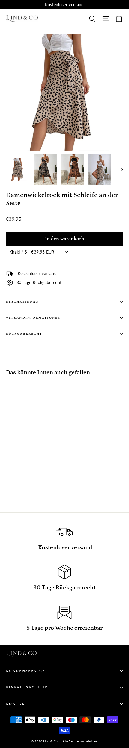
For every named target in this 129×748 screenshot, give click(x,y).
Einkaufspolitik (27, 687)
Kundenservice (25, 671)
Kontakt (17, 704)
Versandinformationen (33, 318)
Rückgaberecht (24, 334)
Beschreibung (22, 302)
